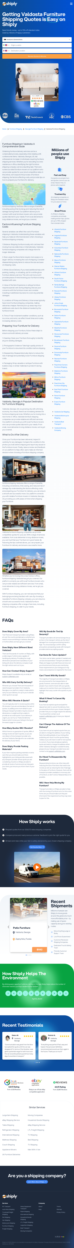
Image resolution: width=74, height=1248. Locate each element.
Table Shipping (8, 1125)
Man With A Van (34, 1149)
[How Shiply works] (37, 867)
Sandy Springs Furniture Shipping (60, 286)
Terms (59, 1206)
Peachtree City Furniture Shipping (60, 384)
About (40, 1206)
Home (4, 129)
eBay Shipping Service (11, 1120)
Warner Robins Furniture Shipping (60, 267)
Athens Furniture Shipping (60, 273)
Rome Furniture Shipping (59, 396)
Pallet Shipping (25, 1211)
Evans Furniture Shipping (59, 403)
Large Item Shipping (10, 1115)
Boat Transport (24, 1228)
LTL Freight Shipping (36, 1130)
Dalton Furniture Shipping (60, 316)
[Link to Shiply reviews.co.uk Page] (60, 1082)
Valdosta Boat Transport (59, 423)
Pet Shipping (6, 1217)
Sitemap (59, 1209)
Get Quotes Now (36, 847)
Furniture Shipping (16, 129)
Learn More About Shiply (36, 1182)
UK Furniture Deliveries (11, 1154)
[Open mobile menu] (71, 3)
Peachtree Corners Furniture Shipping (60, 366)
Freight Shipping (7, 1229)
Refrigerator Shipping (10, 1130)
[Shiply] (10, 4)
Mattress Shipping (9, 1139)
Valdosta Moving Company (60, 429)
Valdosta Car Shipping (61, 412)
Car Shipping (6, 1220)
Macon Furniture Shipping (60, 261)
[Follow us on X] (55, 1236)
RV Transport (6, 1206)
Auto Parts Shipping (8, 1209)
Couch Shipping (8, 1144)
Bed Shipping (33, 1139)
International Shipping (10, 1135)
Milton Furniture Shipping (59, 378)
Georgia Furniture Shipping (34, 129)
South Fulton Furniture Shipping (60, 279)
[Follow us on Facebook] (57, 1237)
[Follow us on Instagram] (59, 1237)
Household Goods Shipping (38, 1120)
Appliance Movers (9, 1149)
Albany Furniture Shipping (60, 298)
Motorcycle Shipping (8, 1223)
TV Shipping (32, 1135)
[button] (48, 927)
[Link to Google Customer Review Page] (14, 1082)
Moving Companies (35, 1115)
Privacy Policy (61, 1212)
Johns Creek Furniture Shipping (60, 304)
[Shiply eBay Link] (62, 1237)
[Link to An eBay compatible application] (37, 1082)
